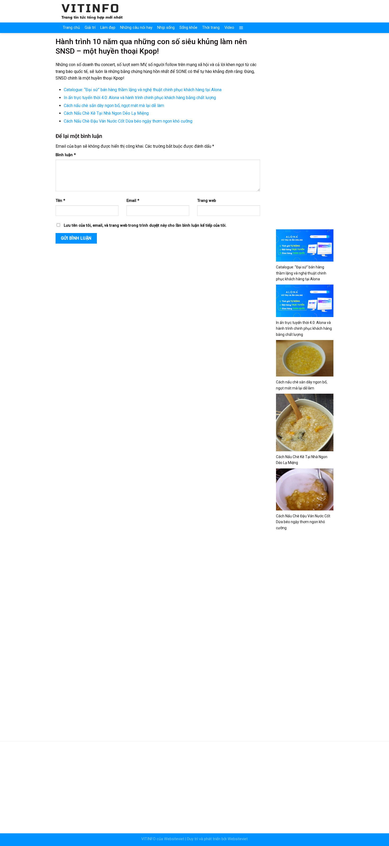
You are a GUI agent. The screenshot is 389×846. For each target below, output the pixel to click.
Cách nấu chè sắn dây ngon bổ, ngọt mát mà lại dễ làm (114, 105)
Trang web (206, 200)
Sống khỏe (188, 27)
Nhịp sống (166, 27)
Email (132, 200)
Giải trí (90, 27)
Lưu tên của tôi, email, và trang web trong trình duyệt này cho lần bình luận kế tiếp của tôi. (145, 225)
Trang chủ (71, 27)
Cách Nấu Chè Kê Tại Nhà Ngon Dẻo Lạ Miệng (106, 113)
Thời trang (211, 27)
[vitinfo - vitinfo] (92, 11)
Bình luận (66, 155)
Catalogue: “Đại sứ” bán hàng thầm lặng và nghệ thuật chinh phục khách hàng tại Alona (142, 89)
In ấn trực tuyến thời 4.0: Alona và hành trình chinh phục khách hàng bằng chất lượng (140, 97)
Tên (60, 200)
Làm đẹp (107, 27)
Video (229, 27)
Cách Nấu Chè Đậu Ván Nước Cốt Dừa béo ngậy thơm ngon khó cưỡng (128, 121)
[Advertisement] (305, 130)
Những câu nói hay (136, 27)
